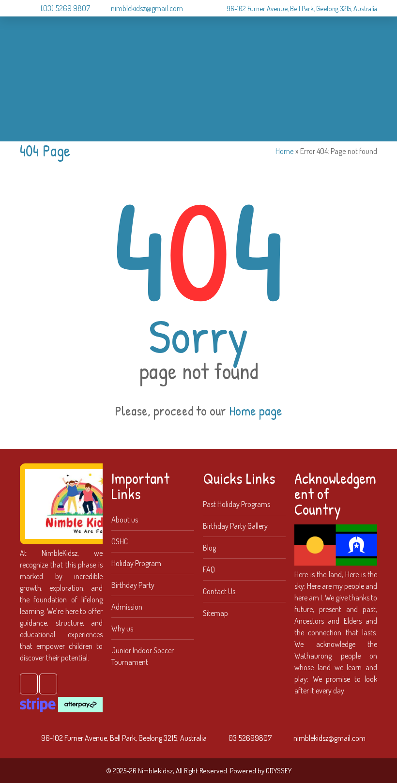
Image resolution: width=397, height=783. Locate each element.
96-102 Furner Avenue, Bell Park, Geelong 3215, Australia (302, 8)
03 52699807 (250, 738)
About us (124, 519)
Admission (126, 607)
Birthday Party (132, 585)
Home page (255, 410)
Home (284, 151)
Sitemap (215, 613)
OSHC (119, 541)
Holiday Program (136, 563)
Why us (122, 628)
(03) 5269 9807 (65, 8)
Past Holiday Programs (236, 504)
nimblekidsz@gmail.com (147, 8)
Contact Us (219, 591)
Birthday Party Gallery (235, 526)
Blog (209, 548)
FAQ (209, 569)
